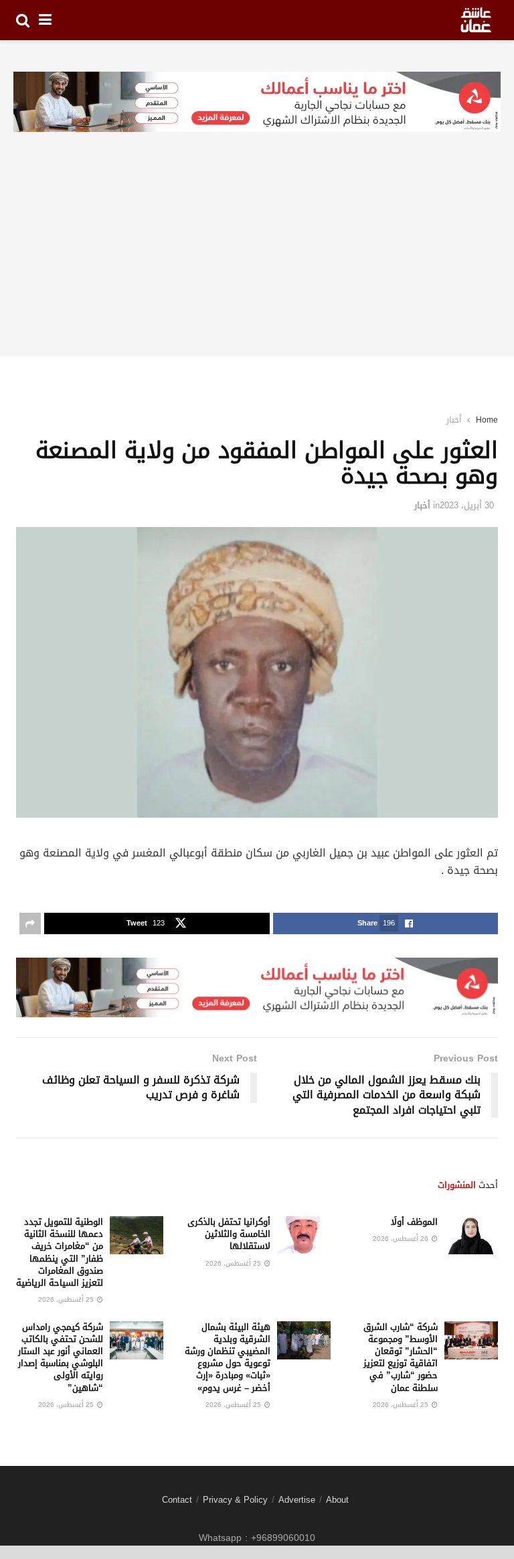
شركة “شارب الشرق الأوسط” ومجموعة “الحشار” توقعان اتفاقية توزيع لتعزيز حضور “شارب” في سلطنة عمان (400, 1357)
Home (487, 420)
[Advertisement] (257, 262)
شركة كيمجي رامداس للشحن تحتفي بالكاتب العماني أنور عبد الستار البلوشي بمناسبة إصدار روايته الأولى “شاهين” (60, 1357)
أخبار (453, 420)
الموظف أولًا (414, 1221)
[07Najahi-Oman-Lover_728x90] (257, 103)
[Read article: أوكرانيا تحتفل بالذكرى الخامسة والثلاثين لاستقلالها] (304, 1235)
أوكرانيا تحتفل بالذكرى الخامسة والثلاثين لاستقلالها (228, 1233)
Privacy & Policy (235, 1499)
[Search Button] (22, 20)
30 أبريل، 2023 (467, 505)
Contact (177, 1499)
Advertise (296, 1499)
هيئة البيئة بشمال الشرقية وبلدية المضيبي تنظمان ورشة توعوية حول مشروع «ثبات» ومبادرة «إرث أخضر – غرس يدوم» (227, 1357)
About (337, 1499)
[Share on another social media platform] (30, 923)
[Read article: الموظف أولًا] (471, 1235)
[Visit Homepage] (475, 20)
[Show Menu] (45, 20)
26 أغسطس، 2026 (401, 1238)
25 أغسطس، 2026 (234, 1263)
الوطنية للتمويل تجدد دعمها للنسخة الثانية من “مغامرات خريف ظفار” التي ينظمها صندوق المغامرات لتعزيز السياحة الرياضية (59, 1252)
